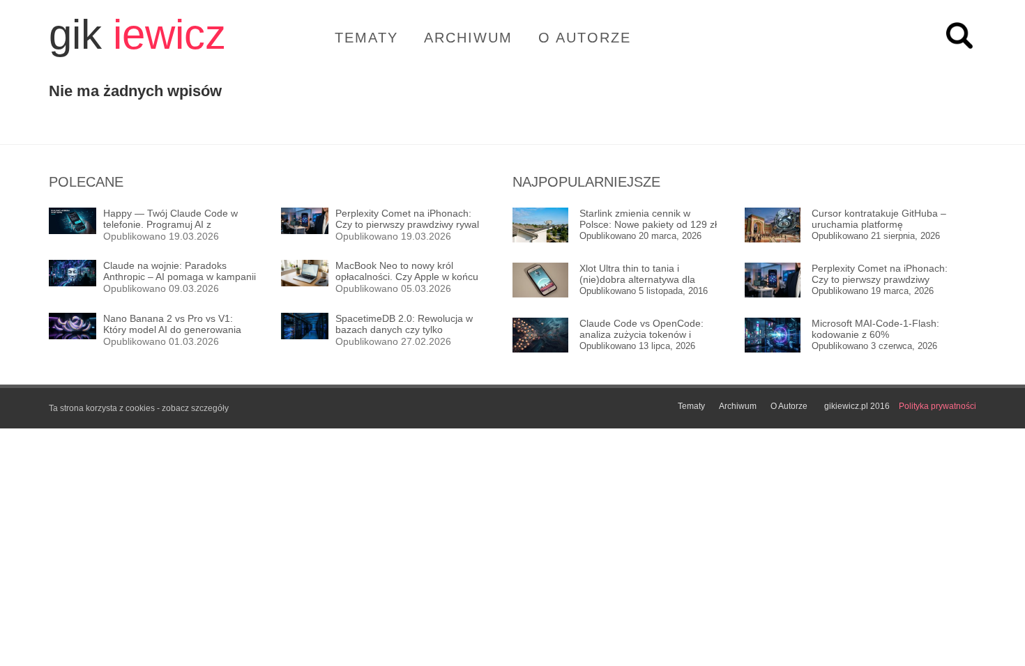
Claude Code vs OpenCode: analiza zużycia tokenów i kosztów (641, 329)
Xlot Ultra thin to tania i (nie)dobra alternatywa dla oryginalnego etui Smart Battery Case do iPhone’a (649, 274)
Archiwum (468, 37)
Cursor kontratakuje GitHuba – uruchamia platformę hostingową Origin (879, 219)
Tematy (366, 37)
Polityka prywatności (937, 406)
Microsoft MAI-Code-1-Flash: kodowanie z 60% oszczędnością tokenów (875, 329)
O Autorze (584, 37)
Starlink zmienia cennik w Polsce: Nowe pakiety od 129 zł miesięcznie (648, 219)
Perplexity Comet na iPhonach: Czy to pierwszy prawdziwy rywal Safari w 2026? (880, 274)
